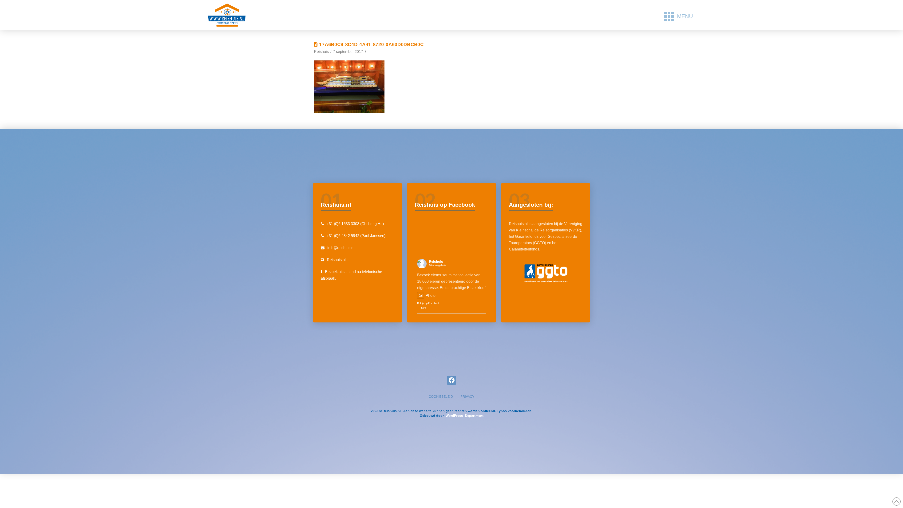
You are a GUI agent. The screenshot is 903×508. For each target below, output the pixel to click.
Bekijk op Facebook (428, 303)
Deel (423, 307)
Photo (431, 296)
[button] (678, 16)
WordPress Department (464, 415)
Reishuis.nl (336, 260)
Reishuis (436, 261)
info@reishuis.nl (340, 248)
